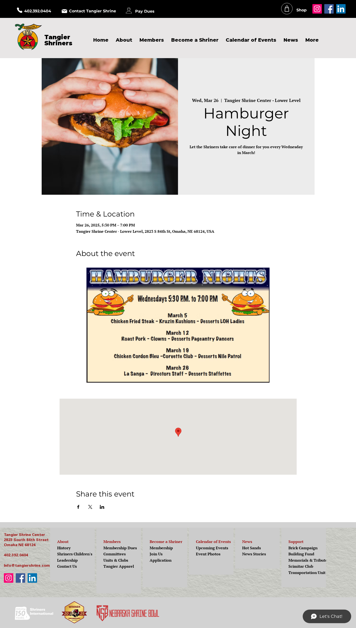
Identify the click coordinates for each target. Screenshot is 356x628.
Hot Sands (251, 547)
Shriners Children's (74, 554)
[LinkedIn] (341, 9)
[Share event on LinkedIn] (102, 507)
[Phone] (19, 10)
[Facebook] (329, 9)
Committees (114, 554)
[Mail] (64, 11)
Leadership (67, 560)
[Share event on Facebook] (78, 507)
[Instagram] (317, 9)
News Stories (254, 554)
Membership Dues (120, 547)
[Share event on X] (90, 507)
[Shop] (287, 8)
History (63, 547)
